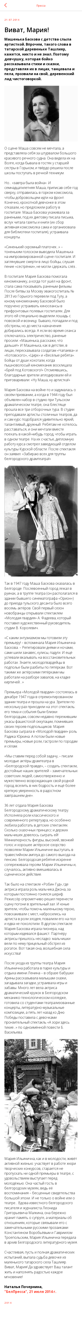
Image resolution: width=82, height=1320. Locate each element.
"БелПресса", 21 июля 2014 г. (30, 1291)
